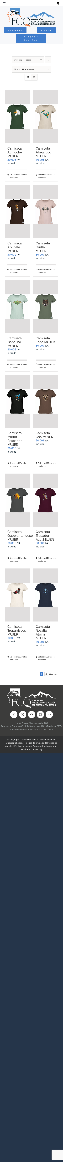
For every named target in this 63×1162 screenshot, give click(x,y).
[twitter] (22, 714)
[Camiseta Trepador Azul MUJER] (45, 500)
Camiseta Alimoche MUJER (14, 152)
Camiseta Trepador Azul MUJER (45, 535)
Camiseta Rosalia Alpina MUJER (43, 632)
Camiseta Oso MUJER (44, 435)
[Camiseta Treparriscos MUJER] (17, 595)
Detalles (23, 174)
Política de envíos (23, 746)
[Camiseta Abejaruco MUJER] (45, 116)
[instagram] (40, 714)
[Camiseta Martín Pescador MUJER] (17, 401)
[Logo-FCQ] (31, 9)
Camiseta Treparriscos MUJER (16, 630)
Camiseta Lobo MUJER (45, 340)
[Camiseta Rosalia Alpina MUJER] (45, 595)
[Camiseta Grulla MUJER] (45, 211)
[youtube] (31, 714)
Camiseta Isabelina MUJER (14, 342)
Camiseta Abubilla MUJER (14, 247)
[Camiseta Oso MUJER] (45, 401)
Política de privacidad (35, 743)
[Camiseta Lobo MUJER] (45, 306)
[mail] (49, 714)
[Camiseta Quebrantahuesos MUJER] (17, 500)
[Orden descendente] (48, 59)
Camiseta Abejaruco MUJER (43, 152)
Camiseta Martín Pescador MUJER (14, 439)
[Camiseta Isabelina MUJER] (17, 306)
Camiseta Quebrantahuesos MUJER (20, 535)
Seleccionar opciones (13, 176)
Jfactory (38, 749)
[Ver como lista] (34, 77)
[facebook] (13, 714)
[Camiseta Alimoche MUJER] (17, 116)
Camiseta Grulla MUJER (43, 247)
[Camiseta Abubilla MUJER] (17, 211)
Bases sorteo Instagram (44, 746)
